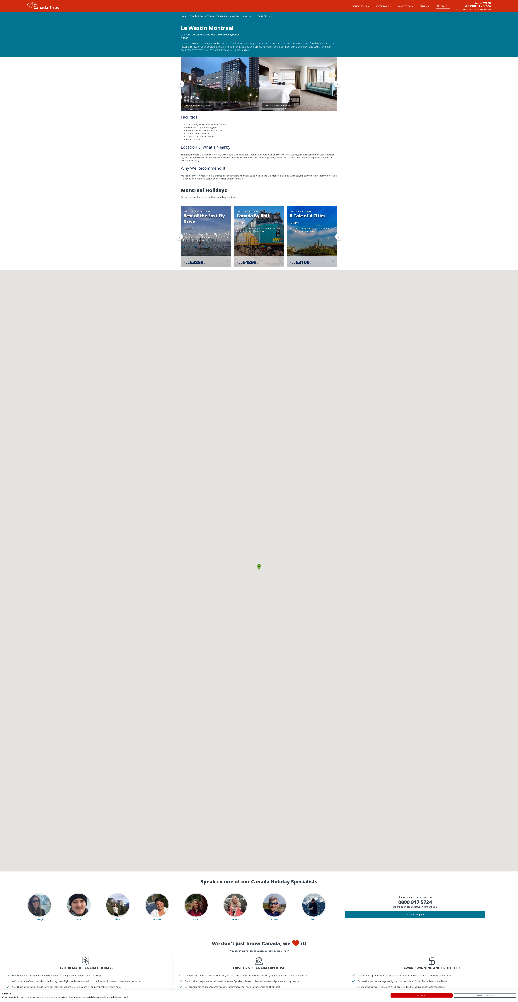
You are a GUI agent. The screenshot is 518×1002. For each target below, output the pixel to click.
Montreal (247, 16)
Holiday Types (359, 6)
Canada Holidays (198, 16)
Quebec (235, 16)
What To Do (404, 6)
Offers (423, 6)
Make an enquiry (415, 914)
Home (183, 16)
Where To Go (382, 6)
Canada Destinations (219, 16)
